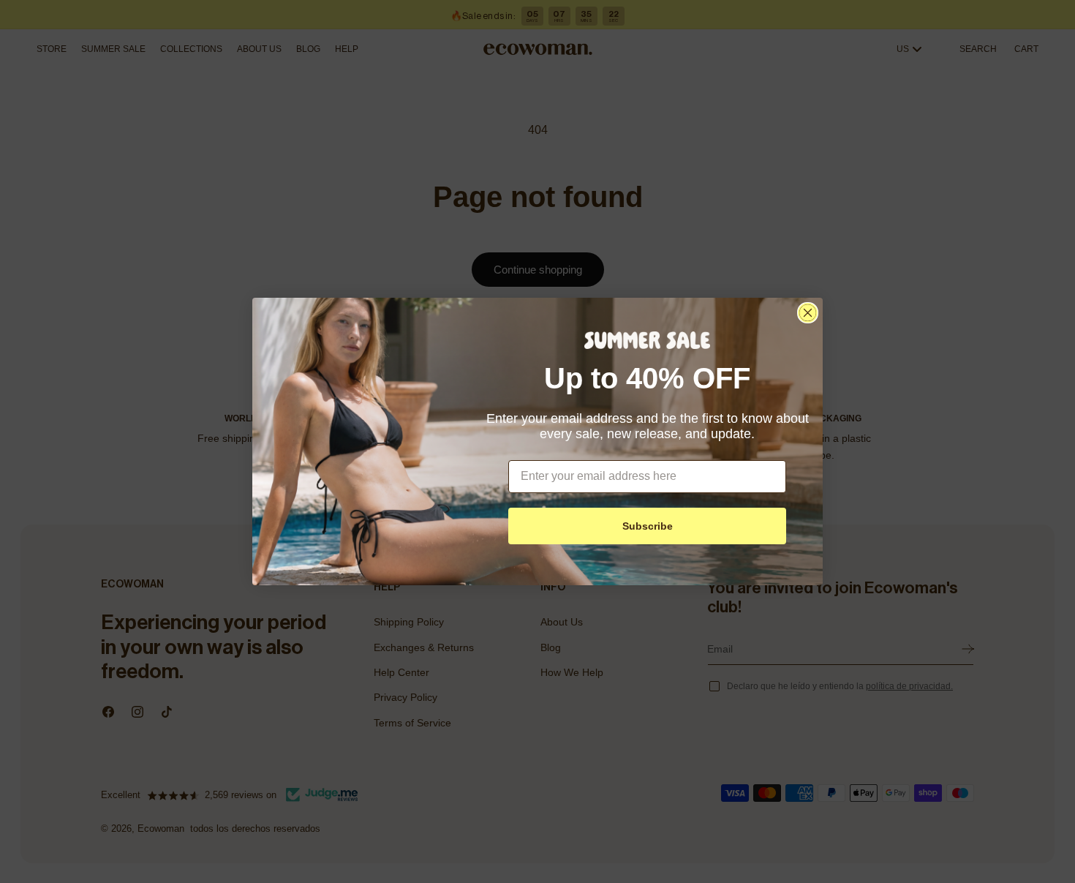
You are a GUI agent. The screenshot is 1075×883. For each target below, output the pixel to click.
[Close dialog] (808, 313)
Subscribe (647, 526)
